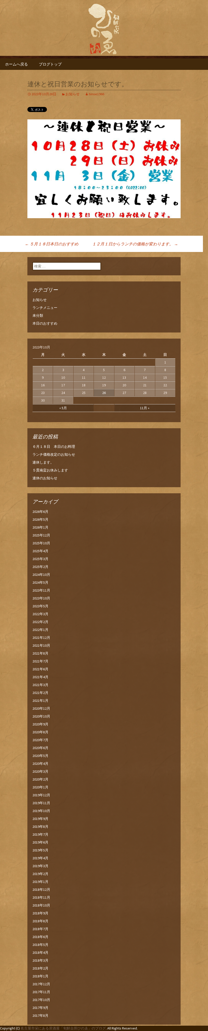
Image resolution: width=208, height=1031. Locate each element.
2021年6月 (40, 669)
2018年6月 (40, 936)
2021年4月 (40, 677)
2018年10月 (41, 905)
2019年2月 (40, 873)
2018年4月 (40, 952)
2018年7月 (40, 929)
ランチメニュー (44, 307)
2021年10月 (41, 645)
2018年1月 (40, 976)
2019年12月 (41, 795)
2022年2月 (40, 622)
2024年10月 (41, 574)
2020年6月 (40, 748)
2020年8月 (40, 732)
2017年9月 (40, 1007)
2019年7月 (40, 834)
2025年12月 (41, 535)
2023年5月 (40, 606)
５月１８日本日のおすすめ (51, 243)
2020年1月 (40, 787)
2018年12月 (41, 889)
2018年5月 (40, 944)
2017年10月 (41, 999)
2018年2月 (40, 968)
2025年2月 (40, 566)
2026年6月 (40, 511)
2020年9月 (40, 724)
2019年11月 (41, 803)
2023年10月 (41, 598)
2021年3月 (40, 685)
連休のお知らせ (44, 478)
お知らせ (72, 94)
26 (104, 392)
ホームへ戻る (16, 64)
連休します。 (43, 462)
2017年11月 (41, 992)
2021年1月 (40, 700)
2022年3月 (40, 614)
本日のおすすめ (44, 323)
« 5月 (63, 408)
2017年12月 (41, 984)
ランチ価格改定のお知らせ (53, 454)
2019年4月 (40, 858)
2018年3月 (40, 960)
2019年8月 (40, 826)
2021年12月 (41, 637)
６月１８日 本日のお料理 (53, 446)
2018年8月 (40, 921)
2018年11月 (41, 897)
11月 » (144, 408)
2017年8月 (40, 1015)
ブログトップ (50, 64)
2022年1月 (40, 629)
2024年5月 (40, 582)
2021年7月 (40, 661)
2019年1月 (40, 881)
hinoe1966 (96, 94)
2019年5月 (40, 850)
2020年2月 (40, 779)
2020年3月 (40, 771)
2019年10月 (41, 810)
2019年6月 (40, 842)
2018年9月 (40, 913)
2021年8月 (40, 653)
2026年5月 (40, 519)
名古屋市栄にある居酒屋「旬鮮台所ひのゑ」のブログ (63, 1028)
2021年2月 (40, 692)
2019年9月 (40, 818)
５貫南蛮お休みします (50, 470)
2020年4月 (40, 763)
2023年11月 (41, 590)
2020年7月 (40, 740)
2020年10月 (41, 716)
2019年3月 (40, 866)
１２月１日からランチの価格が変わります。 (135, 243)
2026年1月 (40, 527)
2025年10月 (41, 543)
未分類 (37, 315)
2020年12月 (41, 708)
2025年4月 (40, 551)
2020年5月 (40, 755)
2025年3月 (40, 559)
